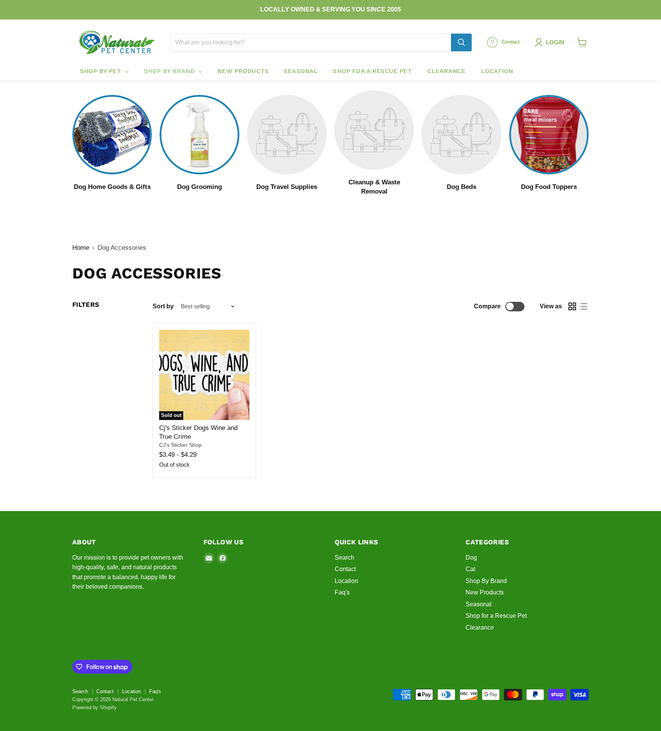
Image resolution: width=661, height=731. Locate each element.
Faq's (342, 592)
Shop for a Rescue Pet (496, 615)
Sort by (163, 306)
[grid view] (572, 306)
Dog (471, 557)
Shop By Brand (486, 581)
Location (346, 581)
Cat (470, 569)
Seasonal (479, 604)
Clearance (480, 627)
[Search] (461, 42)
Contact (345, 569)
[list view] (583, 306)
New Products (485, 592)
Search (344, 557)
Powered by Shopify (94, 707)
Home (80, 247)
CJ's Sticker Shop (180, 445)
